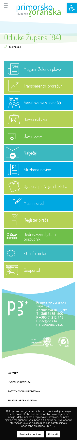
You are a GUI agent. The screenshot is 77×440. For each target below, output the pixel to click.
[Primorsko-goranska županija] (38, 10)
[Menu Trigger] (6, 5)
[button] (72, 8)
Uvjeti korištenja (19, 382)
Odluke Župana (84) (32, 37)
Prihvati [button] (53, 434)
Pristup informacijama (22, 400)
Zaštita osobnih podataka (24, 391)
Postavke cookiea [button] (30, 434)
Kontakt (13, 373)
